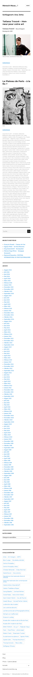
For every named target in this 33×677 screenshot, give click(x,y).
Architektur (16, 133)
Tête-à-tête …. (19, 643)
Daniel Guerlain (25, 158)
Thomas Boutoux (13, 217)
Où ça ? (16, 627)
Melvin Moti (20, 196)
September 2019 (9, 447)
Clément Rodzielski (20, 156)
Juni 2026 (7, 274)
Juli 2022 (6, 375)
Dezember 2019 (8, 441)
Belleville (19, 143)
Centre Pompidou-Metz (10, 566)
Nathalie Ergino (17, 199)
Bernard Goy (25, 145)
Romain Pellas (22, 211)
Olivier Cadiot (6, 202)
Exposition (5, 68)
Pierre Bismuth (23, 207)
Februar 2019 (8, 462)
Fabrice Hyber (6, 166)
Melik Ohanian (13, 196)
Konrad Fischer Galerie (20, 601)
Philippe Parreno (25, 206)
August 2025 (8, 295)
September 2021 (9, 396)
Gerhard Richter (19, 591)
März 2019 (7, 460)
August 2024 (8, 321)
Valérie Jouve (6, 219)
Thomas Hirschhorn (19, 639)
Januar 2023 (7, 362)
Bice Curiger (7, 560)
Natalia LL (15, 71)
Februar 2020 (8, 437)
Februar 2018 (8, 488)
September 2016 (9, 525)
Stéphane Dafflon (7, 215)
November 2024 (9, 315)
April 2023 (7, 355)
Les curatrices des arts (10, 607)
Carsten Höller (11, 149)
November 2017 (8, 495)
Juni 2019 (7, 454)
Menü (28, 5)
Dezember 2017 (8, 492)
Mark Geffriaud (13, 193)
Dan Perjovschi (9, 71)
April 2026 (7, 278)
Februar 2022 (8, 385)
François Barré (10, 169)
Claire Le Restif (11, 154)
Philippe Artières (7, 206)
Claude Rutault (11, 156)
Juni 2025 (7, 300)
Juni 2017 (6, 505)
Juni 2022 (7, 377)
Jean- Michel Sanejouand (11, 177)
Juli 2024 (6, 323)
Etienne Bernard (26, 164)
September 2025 (9, 293)
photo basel (20, 630)
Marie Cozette (22, 191)
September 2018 (9, 473)
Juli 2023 (6, 349)
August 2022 (8, 372)
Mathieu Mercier (22, 194)
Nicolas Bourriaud (17, 201)
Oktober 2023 (8, 343)
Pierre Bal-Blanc (15, 207)
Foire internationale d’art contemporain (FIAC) (15, 581)
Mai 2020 (7, 430)
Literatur (5, 70)
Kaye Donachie (6, 185)
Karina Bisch (26, 183)
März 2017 (7, 512)
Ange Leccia (11, 141)
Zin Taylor (9, 222)
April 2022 (7, 381)
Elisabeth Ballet (6, 162)
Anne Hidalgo (17, 141)
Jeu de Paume (21, 598)
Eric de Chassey (17, 164)
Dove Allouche (22, 161)
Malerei (10, 137)
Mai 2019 (6, 456)
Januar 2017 (7, 516)
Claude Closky (19, 154)
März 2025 (7, 306)
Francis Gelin (15, 167)
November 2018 (8, 469)
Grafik (25, 135)
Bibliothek (15, 66)
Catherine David (20, 149)
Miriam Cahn (22, 198)
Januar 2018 (7, 490)
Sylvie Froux (6, 217)
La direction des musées (10, 604)
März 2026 (7, 280)
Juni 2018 (7, 480)
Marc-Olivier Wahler (18, 190)
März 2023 (7, 357)
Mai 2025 (7, 302)
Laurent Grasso (14, 185)
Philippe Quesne (7, 207)
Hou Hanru (12, 175)
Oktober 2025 (8, 291)
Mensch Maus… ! (10, 6)
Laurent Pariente (7, 186)
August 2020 (8, 424)
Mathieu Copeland (12, 194)
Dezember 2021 (8, 390)
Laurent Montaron (22, 185)
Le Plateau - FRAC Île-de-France (19, 186)
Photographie (19, 137)
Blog (26, 66)
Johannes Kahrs (21, 182)
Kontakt (5, 665)
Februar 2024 (8, 334)
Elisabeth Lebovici (15, 162)
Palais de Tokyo (25, 627)
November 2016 (8, 520)
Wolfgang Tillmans (9, 646)
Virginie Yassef (6, 220)
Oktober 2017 (8, 497)
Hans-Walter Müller (21, 174)
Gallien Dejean (16, 170)
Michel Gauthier (14, 198)
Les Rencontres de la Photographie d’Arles (16, 611)
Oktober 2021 (8, 394)
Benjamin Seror (26, 143)
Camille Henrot (21, 148)
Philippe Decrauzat (16, 206)
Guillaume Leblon (22, 172)
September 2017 (9, 499)
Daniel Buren (17, 158)
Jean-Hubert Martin (9, 598)
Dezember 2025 (8, 287)
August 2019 (7, 450)
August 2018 (7, 475)
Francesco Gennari (7, 167)
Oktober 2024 (8, 317)
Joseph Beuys (7, 601)
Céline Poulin (8, 151)
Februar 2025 (8, 308)
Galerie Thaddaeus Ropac (11, 588)
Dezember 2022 (9, 364)
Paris (26, 202)
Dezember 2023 (8, 338)
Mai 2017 (6, 507)
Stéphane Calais (22, 214)
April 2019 (7, 458)
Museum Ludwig (8, 617)
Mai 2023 (7, 353)
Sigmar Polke (24, 636)
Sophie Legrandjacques (11, 214)
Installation (10, 68)
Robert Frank (7, 633)
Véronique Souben (14, 219)
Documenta (17, 573)
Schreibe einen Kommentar (20, 222)
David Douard (17, 159)
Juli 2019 (6, 452)
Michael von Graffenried (10, 614)
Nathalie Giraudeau (7, 201)
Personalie (14, 70)
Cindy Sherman (21, 570)
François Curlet (17, 169)
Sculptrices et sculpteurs (11, 636)
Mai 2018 (7, 482)
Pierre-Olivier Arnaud (22, 209)
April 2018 (7, 484)
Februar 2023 (8, 360)
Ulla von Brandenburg (23, 217)
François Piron (25, 169)
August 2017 (7, 501)
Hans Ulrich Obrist (11, 174)
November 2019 (8, 443)
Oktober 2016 (8, 522)
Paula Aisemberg (23, 204)
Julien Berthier (11, 183)
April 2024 (7, 330)
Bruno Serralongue (12, 148)
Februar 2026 (8, 283)
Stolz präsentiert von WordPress (20, 674)
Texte (19, 70)
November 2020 (9, 417)
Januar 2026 (7, 285)
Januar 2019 (7, 465)
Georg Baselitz (7, 591)
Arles (4, 557)
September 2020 (9, 422)
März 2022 (7, 383)
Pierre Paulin (13, 209)
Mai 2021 (6, 405)
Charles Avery (15, 151)
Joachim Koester (23, 180)
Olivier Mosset (13, 202)
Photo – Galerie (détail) (10, 661)
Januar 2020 (8, 439)
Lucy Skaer (9, 190)
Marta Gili (19, 193)
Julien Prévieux (18, 183)
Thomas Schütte (8, 643)
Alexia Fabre (25, 70)
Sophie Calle (7, 639)
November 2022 (9, 366)
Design (13, 135)
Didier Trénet (24, 159)
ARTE (19, 557)
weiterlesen (6, 63)
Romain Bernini (15, 211)
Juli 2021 (6, 400)
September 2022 (9, 370)
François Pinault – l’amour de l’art (14, 244)
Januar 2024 (7, 336)
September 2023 (9, 345)
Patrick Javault (14, 204)
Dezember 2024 (9, 313)
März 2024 (7, 332)
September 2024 (9, 319)
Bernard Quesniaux (7, 146)
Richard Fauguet (7, 211)
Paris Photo (11, 630)
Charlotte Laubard (7, 153)
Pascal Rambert (6, 204)
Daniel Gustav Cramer (8, 159)
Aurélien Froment (12, 143)
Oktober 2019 (8, 445)
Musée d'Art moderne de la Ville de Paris (15, 620)
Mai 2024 (7, 328)
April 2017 (7, 510)
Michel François (6, 198)
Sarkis (15, 212)
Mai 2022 (7, 379)
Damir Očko (11, 158)
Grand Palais (7, 594)
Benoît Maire (6, 145)
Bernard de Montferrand (15, 145)
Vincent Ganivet (23, 219)
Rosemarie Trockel (19, 633)
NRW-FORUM (7, 627)
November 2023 (9, 340)
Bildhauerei (21, 66)
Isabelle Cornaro (19, 175)
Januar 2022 (7, 387)
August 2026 (8, 270)
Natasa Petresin (9, 199)
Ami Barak (27, 140)
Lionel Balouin (14, 188)
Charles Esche (23, 151)
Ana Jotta (5, 141)
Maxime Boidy (6, 196)
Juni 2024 (7, 325)
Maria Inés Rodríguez (13, 191)
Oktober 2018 (8, 471)
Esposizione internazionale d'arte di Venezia (14, 577)
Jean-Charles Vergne (23, 177)
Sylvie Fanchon (24, 215)
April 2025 (7, 304)
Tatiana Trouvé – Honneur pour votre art (15, 22)
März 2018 (7, 486)
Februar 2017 (8, 514)
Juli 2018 (6, 477)
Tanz (24, 137)
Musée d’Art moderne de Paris (12, 623)
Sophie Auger (20, 212)
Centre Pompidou (8, 563)
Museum (9, 70)
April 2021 (7, 407)
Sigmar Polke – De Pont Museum (14, 246)
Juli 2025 (6, 298)
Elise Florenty (23, 162)
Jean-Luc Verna (6, 178)
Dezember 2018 (8, 467)
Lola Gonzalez (22, 188)
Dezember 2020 (9, 415)
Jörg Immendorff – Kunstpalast (14, 249)
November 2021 (8, 392)
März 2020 (7, 435)
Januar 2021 (7, 413)
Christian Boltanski (8, 570)
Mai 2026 (7, 276)
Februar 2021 (8, 411)
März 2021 (7, 409)
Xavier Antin (13, 220)
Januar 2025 (7, 310)
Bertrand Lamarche (17, 146)
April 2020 (7, 432)
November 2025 (9, 289)
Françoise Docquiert (8, 170)
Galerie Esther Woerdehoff (11, 585)
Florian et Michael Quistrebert (17, 166)
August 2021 (7, 398)
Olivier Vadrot (20, 202)
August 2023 (8, 347)
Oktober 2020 (8, 420)
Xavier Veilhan (19, 220)
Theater (28, 137)
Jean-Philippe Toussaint (12, 180)
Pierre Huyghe (6, 209)
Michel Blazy (27, 196)
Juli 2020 (7, 426)
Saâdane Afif (10, 212)
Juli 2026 (6, 272)
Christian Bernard (16, 153)
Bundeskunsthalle (18, 560)
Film (22, 135)
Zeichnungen (6, 138)
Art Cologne (11, 557)
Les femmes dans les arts (20, 68)
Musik (14, 137)
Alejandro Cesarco (15, 138)
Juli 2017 (6, 503)
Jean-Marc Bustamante (16, 178)
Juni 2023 (7, 351)
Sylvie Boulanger (16, 215)
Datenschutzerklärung (10, 669)
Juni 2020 (7, 428)
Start (4, 654)
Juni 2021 (7, 402)
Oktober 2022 (8, 368)
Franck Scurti (22, 167)
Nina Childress (25, 201)
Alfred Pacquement (19, 140)
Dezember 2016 (8, 518)
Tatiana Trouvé (12, 73)
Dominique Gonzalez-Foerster (10, 161)
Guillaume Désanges (13, 172)
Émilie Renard (9, 164)
